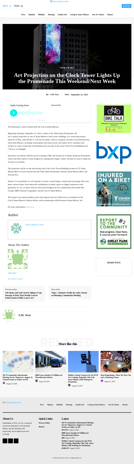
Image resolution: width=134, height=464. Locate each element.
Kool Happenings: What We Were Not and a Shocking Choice (116, 376)
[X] (110, 268)
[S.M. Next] (9, 315)
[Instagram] (10, 440)
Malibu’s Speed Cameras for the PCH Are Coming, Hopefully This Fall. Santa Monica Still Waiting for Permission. (77, 443)
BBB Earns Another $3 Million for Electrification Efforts (48, 376)
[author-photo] (4, 384)
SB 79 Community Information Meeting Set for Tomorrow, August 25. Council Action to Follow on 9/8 (18, 377)
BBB (63, 438)
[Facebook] (104, 268)
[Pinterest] (116, 268)
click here (30, 207)
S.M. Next (54, 94)
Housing (65, 430)
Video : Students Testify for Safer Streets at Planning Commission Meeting (69, 294)
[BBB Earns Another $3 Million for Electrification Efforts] (50, 361)
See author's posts (15, 279)
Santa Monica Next (34, 224)
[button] (19, 6)
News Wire (67, 68)
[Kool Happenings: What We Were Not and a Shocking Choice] (116, 361)
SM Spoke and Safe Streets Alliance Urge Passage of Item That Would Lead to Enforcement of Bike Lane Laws (23, 295)
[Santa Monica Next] (67, 5)
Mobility (65, 448)
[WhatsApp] (122, 268)
